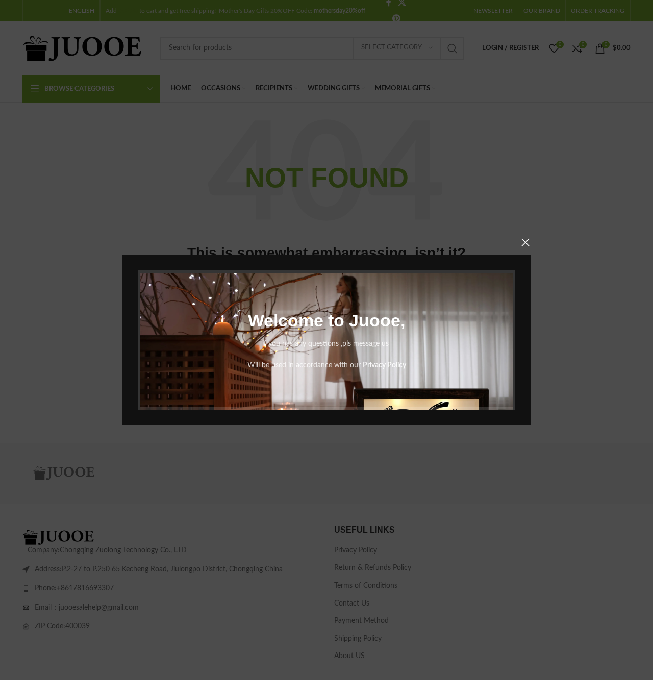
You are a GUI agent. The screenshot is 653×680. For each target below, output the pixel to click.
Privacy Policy (384, 365)
